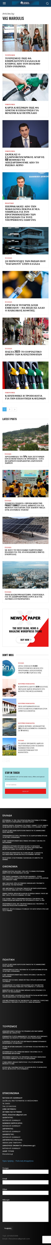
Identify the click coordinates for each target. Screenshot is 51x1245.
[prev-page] (4, 760)
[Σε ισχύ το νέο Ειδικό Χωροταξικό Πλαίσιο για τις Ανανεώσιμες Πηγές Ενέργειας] (25, 530)
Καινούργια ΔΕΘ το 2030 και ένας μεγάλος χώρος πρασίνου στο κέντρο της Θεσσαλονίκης (33, 688)
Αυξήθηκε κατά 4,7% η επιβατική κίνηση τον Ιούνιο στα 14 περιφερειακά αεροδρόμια (22, 1052)
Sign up (25, 791)
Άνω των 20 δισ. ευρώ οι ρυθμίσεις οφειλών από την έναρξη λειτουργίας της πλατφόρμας (23, 884)
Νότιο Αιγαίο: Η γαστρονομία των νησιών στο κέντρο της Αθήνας (22, 858)
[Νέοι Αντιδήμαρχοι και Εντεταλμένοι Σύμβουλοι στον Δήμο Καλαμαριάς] (9, 707)
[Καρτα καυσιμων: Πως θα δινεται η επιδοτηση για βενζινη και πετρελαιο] (25, 87)
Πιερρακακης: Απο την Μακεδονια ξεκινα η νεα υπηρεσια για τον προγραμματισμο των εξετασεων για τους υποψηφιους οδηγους (22, 213)
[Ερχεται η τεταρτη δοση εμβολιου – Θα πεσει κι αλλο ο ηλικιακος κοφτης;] (25, 284)
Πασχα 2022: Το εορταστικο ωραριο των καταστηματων (23, 353)
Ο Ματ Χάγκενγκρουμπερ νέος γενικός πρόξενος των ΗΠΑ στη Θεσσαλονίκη (23, 841)
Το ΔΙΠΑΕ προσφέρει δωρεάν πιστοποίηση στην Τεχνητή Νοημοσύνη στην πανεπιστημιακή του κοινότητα (31, 748)
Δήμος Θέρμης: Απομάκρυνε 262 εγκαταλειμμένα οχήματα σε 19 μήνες (32, 728)
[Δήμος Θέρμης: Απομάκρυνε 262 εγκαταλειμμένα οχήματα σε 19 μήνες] (9, 727)
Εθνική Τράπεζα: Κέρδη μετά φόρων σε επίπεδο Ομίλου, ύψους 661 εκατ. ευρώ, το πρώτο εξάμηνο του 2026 (25, 894)
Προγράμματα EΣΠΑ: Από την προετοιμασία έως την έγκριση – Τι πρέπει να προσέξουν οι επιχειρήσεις (24, 904)
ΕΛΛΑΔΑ (8, 258)
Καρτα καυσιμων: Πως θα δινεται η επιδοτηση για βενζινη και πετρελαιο (22, 110)
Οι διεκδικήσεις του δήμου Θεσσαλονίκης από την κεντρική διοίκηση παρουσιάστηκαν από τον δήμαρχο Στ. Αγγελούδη (23, 986)
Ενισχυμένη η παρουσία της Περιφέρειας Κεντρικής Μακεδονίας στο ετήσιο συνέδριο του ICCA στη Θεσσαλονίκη (24, 1057)
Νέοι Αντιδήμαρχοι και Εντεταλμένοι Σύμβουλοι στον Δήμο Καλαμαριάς (32, 708)
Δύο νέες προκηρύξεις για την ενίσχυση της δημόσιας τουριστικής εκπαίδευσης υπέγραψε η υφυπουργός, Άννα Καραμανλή (25, 1001)
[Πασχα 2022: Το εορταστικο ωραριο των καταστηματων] (25, 331)
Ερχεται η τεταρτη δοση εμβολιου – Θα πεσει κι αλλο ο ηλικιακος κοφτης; (25, 307)
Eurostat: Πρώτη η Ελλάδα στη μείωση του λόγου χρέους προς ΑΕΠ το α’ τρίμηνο (25, 909)
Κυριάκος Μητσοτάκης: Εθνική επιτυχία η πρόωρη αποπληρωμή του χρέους (24, 980)
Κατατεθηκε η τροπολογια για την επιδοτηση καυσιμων (25, 397)
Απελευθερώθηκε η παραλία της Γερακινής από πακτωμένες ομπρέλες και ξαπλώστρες (22, 1032)
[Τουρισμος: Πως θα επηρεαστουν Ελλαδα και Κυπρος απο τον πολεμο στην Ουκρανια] (25, 38)
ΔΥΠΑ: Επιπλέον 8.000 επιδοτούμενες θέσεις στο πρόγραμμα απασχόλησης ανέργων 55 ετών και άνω (30, 669)
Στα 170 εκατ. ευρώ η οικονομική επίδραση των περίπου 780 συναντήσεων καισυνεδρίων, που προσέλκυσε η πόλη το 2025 (23, 899)
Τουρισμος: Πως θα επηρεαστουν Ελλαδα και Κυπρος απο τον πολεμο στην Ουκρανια (22, 62)
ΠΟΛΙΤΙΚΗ (9, 203)
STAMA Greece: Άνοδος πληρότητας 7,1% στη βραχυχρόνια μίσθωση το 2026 (22, 1063)
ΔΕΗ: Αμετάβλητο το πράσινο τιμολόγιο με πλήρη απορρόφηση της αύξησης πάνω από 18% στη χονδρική (24, 889)
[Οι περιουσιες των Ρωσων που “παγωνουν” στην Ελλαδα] (25, 240)
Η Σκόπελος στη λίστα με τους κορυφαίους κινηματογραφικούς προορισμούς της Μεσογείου (24, 1042)
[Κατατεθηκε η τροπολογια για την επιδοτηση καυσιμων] (25, 375)
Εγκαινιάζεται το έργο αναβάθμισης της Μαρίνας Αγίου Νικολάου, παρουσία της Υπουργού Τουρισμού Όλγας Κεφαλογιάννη (25, 1037)
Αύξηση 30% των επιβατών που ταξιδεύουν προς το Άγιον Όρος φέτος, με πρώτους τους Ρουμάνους (24, 1068)
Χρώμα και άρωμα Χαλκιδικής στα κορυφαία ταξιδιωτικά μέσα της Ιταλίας (25, 1047)
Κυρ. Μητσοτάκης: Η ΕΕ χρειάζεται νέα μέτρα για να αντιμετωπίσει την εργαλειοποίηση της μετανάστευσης (24, 996)
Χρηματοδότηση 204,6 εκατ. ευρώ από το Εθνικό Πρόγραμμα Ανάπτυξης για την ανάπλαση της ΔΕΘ (23, 872)
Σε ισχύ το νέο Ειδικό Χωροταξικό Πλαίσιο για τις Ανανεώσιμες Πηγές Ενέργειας (24, 552)
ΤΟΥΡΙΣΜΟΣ (10, 55)
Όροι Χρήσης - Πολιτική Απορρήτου (18, 1161)
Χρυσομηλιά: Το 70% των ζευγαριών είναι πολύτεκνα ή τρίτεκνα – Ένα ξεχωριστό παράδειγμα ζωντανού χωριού (24, 459)
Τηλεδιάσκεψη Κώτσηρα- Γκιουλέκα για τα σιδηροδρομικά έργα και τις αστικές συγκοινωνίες (24, 596)
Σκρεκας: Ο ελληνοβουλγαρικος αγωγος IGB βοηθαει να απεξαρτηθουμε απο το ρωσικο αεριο (24, 159)
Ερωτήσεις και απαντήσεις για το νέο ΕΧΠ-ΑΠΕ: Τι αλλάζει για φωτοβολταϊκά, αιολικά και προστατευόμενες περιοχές (22, 853)
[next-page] (15, 409)
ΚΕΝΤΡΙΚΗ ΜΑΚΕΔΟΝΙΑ (26, 684)
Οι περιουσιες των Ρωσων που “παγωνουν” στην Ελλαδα (25, 262)
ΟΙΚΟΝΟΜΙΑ (10, 104)
